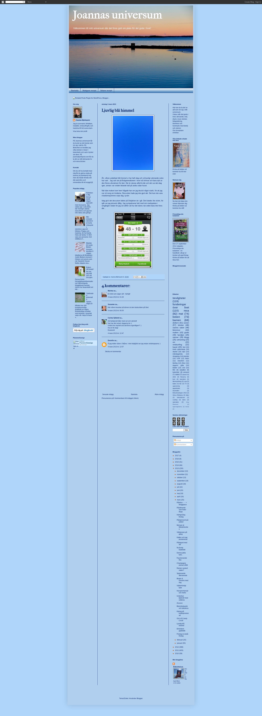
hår (180, 383)
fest (184, 347)
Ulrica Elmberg (178, 395)
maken (175, 332)
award (184, 374)
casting (175, 400)
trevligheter (179, 298)
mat (181, 313)
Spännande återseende (182, 574)
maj (178, 493)
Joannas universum (117, 14)
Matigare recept (89, 90)
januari (180, 643)
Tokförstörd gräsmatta (89, 296)
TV (186, 383)
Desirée (111, 340)
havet (175, 347)
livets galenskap (179, 349)
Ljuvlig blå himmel (180, 625)
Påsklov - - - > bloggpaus (182, 503)
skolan (175, 352)
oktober (180, 477)
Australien (176, 390)
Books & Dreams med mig (182, 580)
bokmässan (181, 397)
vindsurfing (177, 344)
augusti (180, 484)
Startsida (74, 90)
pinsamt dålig (116, 203)
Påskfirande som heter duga (181, 510)
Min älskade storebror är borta (89, 220)
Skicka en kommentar (113, 351)
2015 (177, 462)
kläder (175, 368)
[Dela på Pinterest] (145, 277)
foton (187, 358)
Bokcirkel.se (77, 148)
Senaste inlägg (108, 394)
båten (174, 383)
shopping (176, 356)
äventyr (186, 356)
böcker (181, 325)
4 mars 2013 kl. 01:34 (116, 297)
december (181, 471)
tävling (175, 363)
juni (178, 490)
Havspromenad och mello (182, 592)
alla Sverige (83, 344)
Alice (183, 363)
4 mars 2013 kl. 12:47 (116, 333)
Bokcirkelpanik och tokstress (182, 607)
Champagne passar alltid (182, 564)
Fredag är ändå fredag (182, 635)
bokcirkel (176, 372)
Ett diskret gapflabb (181, 630)
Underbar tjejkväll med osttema (182, 598)
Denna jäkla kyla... (181, 554)
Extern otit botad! (89, 268)
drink (174, 377)
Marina (110, 291)
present (186, 372)
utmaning (181, 340)
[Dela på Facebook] (142, 277)
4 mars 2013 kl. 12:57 (116, 347)
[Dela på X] (139, 277)
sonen (186, 323)
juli (178, 487)
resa (186, 310)
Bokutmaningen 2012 (180, 393)
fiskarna (183, 377)
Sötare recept (106, 90)
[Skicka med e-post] (134, 277)
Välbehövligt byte (181, 587)
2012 (177, 647)
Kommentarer (181, 445)
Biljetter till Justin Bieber (89, 245)
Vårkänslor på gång (182, 533)
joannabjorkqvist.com (81, 157)
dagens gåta (178, 365)
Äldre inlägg (159, 394)
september (181, 481)
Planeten (86, 343)
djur (183, 352)
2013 (177, 468)
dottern (176, 323)
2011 (177, 650)
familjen (181, 335)
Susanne (111, 304)
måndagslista (178, 354)
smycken (181, 361)
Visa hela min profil (80, 131)
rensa (187, 406)
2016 (177, 459)
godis (186, 332)
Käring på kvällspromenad (183, 613)
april (179, 497)
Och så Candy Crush (182, 619)
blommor (176, 330)
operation (176, 402)
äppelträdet (176, 388)
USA (178, 358)
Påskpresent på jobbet (182, 521)
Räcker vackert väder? (182, 569)
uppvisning (176, 386)
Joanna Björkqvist (83, 120)
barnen (177, 320)
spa (185, 381)
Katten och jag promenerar (182, 538)
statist (177, 375)
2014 (177, 465)
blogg (186, 337)
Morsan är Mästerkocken (182, 527)
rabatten (183, 370)
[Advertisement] (133, 373)
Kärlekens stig (89, 194)
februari (180, 640)
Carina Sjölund (113, 318)
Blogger (139, 698)
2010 (177, 653)
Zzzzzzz (180, 603)
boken (176, 316)
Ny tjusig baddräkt (181, 549)
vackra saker (178, 327)
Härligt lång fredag (181, 516)
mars (179, 500)
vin (174, 342)
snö (183, 368)
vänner (176, 337)
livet (174, 379)
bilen (187, 395)
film (174, 370)
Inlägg (178, 440)
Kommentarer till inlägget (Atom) (127, 398)
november (181, 474)
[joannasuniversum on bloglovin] (84, 332)
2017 (177, 456)
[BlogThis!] (137, 277)
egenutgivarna (177, 406)
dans (184, 400)
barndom (183, 379)
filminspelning (177, 381)
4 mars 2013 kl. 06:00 (116, 310)
